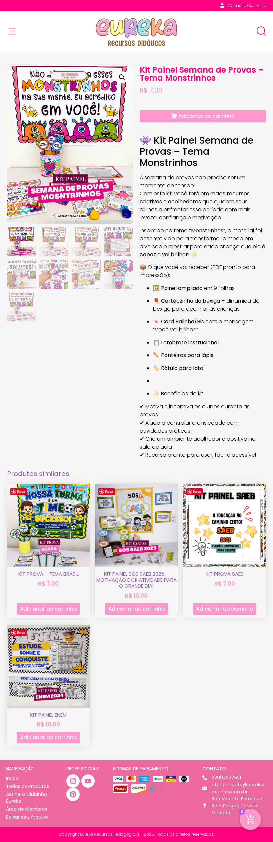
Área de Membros (26, 809)
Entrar (262, 5)
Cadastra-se (240, 5)
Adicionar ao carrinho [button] (48, 608)
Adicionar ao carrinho (206, 116)
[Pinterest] (73, 794)
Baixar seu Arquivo (27, 817)
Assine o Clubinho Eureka (26, 797)
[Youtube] (88, 781)
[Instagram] (73, 781)
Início (12, 778)
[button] (122, 77)
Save (21, 491)
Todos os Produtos (27, 786)
